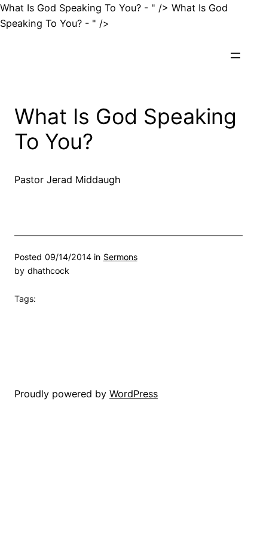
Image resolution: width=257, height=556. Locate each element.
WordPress (133, 394)
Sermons (120, 257)
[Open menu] (235, 55)
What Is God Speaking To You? (125, 129)
